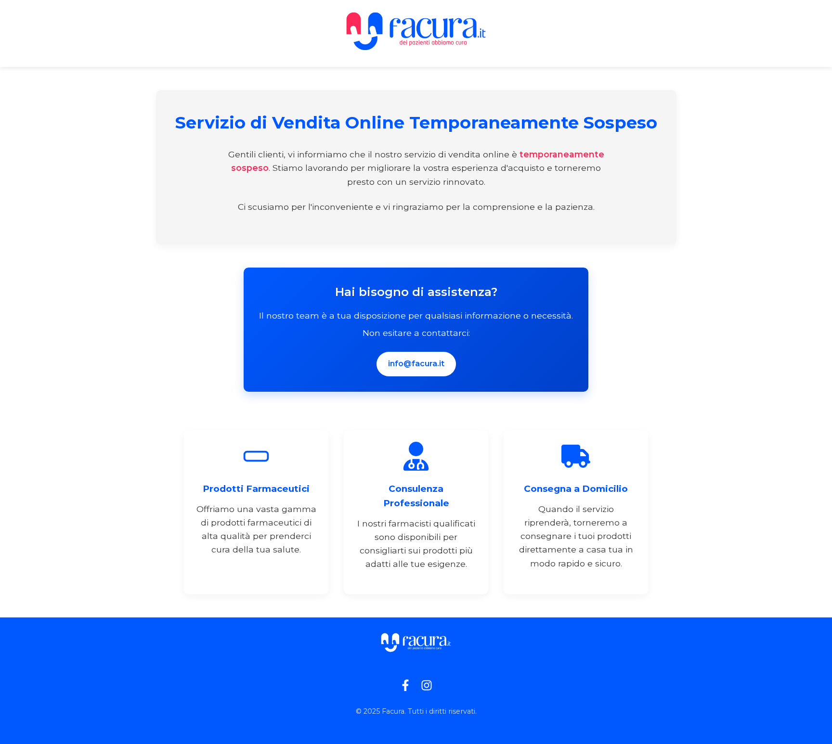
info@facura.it (416, 363)
